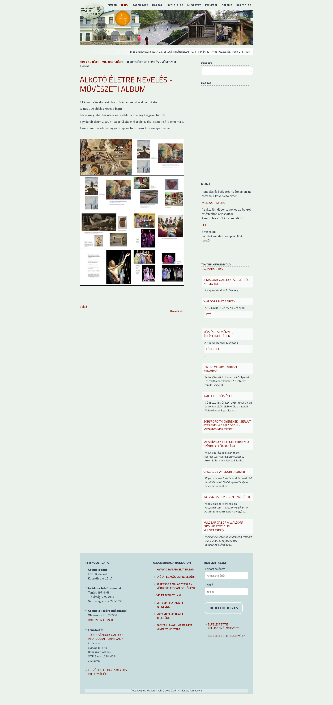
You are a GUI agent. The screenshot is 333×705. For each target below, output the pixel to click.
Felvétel (211, 5)
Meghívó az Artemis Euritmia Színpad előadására (226, 444)
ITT (204, 225)
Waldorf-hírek (112, 62)
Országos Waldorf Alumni (224, 471)
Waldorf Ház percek (219, 301)
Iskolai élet (175, 5)
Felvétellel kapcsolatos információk (107, 672)
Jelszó (209, 585)
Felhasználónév (215, 569)
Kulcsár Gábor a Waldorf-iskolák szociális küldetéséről (224, 526)
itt (208, 314)
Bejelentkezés (224, 608)
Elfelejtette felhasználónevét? (223, 626)
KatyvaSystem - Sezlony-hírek (226, 497)
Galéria (227, 5)
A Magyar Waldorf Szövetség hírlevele (226, 281)
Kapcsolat (243, 5)
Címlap (112, 5)
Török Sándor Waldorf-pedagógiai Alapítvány (107, 637)
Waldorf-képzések (218, 396)
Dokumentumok (100, 620)
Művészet (194, 5)
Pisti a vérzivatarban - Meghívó (221, 368)
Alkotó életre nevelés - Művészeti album (126, 84)
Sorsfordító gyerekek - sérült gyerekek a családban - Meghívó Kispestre (227, 425)
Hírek (124, 5)
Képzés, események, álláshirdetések (218, 334)
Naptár (157, 5)
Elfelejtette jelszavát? (226, 636)
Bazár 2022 (140, 5)
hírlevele (213, 349)
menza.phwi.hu (213, 203)
